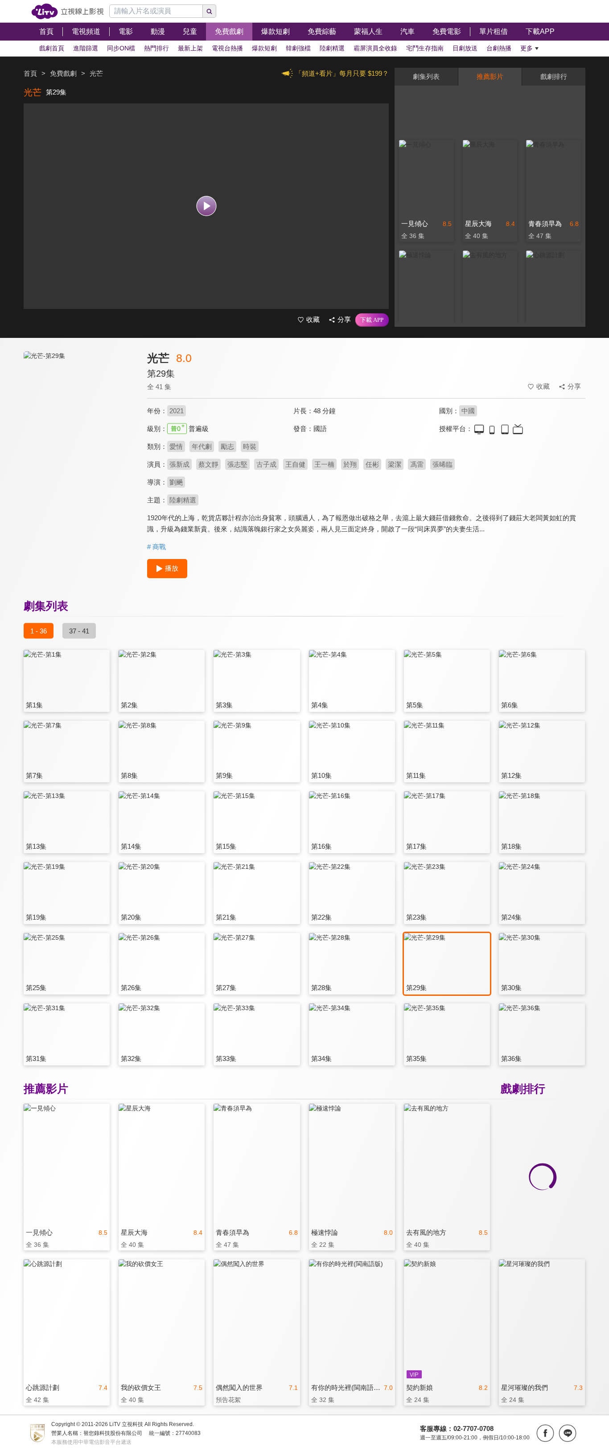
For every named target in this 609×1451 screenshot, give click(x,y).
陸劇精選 (182, 500)
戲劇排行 (553, 76)
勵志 (227, 446)
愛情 (176, 446)
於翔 (350, 464)
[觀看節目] (206, 206)
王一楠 (324, 464)
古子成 (266, 464)
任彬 (372, 464)
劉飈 (176, 482)
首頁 (30, 73)
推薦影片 (490, 76)
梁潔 (394, 464)
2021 (176, 411)
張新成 (179, 464)
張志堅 (237, 464)
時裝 (249, 446)
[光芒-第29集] (80, 430)
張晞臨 (442, 464)
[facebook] (545, 1433)
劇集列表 (426, 76)
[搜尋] (209, 11)
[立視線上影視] (67, 11)
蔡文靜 (208, 464)
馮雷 (417, 464)
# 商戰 (156, 547)
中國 (468, 411)
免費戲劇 (63, 73)
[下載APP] (372, 320)
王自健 (295, 464)
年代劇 (202, 446)
